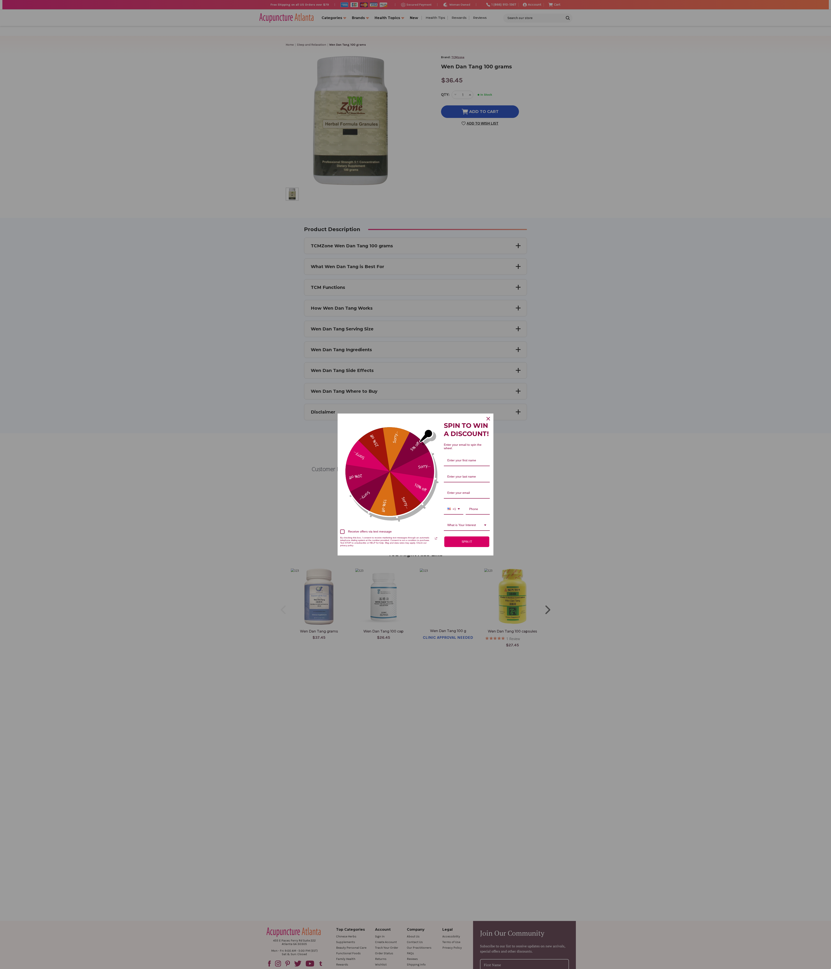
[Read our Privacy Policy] (436, 538)
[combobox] (453, 509)
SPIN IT (467, 541)
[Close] (488, 419)
